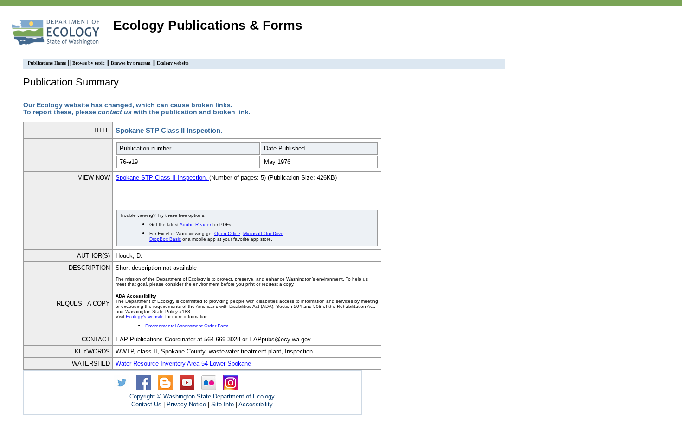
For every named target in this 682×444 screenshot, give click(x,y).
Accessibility (255, 404)
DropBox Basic (165, 239)
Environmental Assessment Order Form (186, 325)
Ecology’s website (145, 316)
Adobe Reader (195, 224)
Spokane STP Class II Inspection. (162, 177)
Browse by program (130, 62)
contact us (115, 112)
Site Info (222, 404)
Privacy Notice (186, 404)
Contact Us (146, 404)
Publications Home (47, 62)
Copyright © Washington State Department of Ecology (202, 396)
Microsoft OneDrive (263, 233)
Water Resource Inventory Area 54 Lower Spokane (183, 363)
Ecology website (172, 62)
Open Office (227, 233)
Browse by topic (88, 62)
